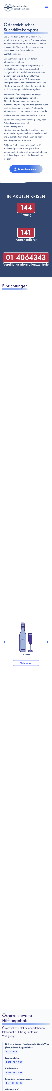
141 (26, 232)
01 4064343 (26, 257)
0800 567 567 (14, 1072)
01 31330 (11, 1051)
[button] (46, 7)
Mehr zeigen (26, 663)
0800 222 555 (14, 1062)
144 (26, 207)
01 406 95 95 (14, 1083)
